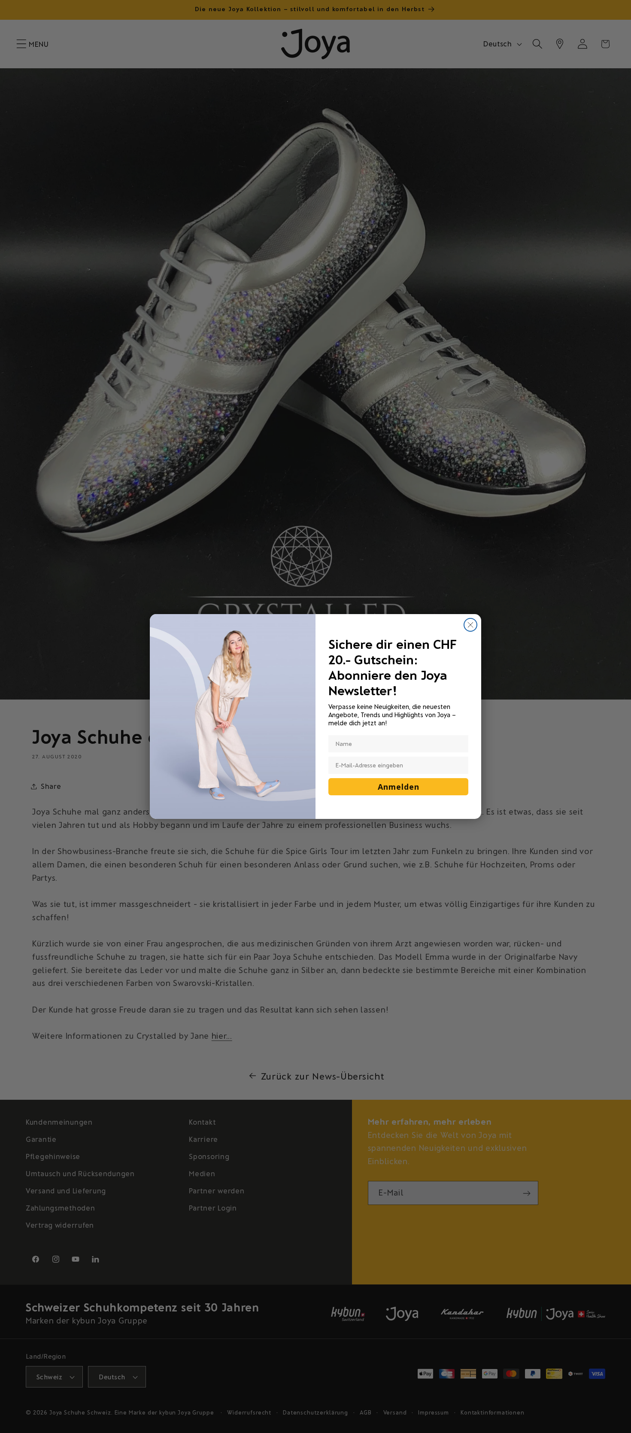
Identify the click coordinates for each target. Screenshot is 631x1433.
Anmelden (398, 787)
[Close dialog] (470, 624)
